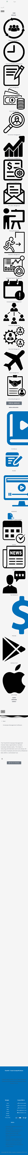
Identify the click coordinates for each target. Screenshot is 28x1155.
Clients (14, 697)
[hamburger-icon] (2, 11)
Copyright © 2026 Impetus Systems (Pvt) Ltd (14, 1152)
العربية (2, 7)
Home (14, 13)
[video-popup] (2, 759)
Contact (14, 701)
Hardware (14, 699)
